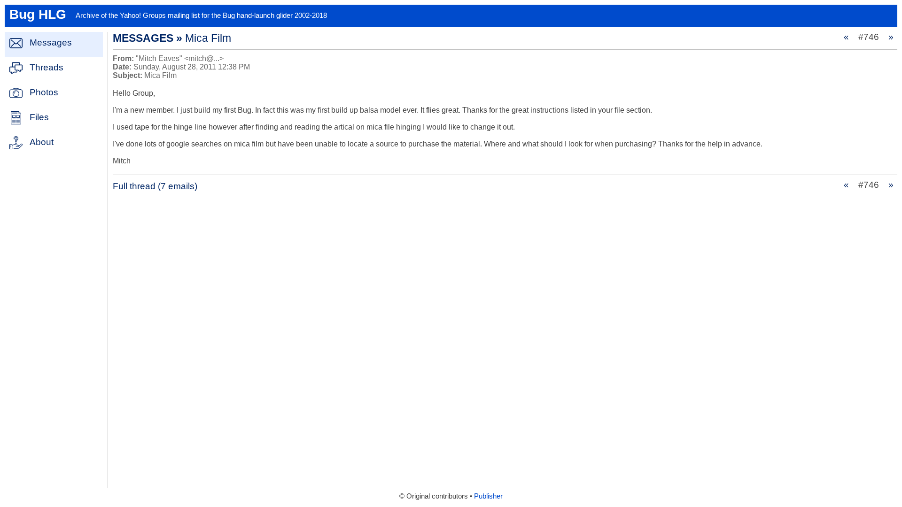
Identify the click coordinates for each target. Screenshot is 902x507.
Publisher (488, 496)
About (42, 142)
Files (39, 117)
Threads (46, 67)
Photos (44, 92)
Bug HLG (37, 14)
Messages (51, 42)
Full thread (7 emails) (155, 186)
